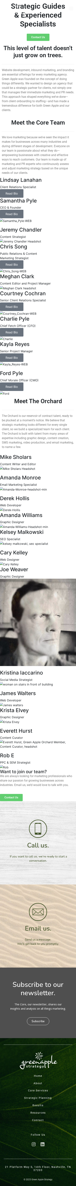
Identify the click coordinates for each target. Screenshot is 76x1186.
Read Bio (12, 193)
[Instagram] (33, 1144)
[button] (38, 1021)
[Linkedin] (42, 1144)
